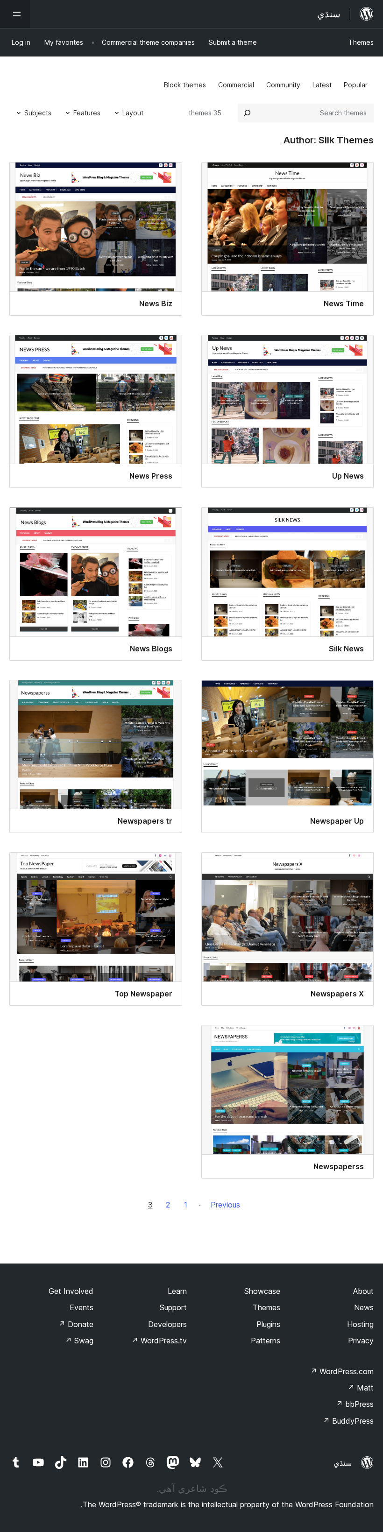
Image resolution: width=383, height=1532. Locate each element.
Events (81, 1307)
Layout (132, 113)
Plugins (268, 1324)
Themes (361, 42)
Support (173, 1307)
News (364, 1307)
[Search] (247, 113)
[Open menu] (15, 14)
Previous (225, 1204)
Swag (79, 1340)
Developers (167, 1324)
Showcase (262, 1291)
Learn (177, 1291)
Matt (361, 1387)
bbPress (355, 1404)
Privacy (361, 1340)
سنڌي (342, 1463)
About (363, 1291)
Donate (75, 1324)
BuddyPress (348, 1421)
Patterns (265, 1340)
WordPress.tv (159, 1340)
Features (86, 113)
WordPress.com (342, 1371)
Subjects (37, 113)
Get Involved (71, 1291)
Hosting (360, 1324)
